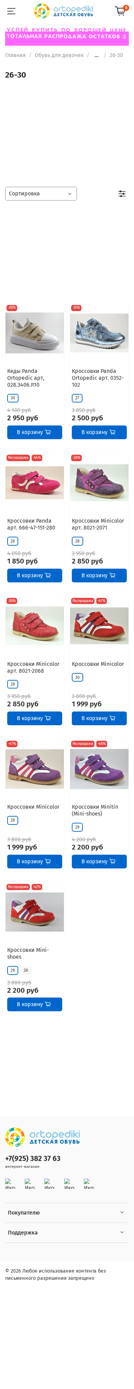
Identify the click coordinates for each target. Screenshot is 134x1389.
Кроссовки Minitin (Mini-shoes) (95, 810)
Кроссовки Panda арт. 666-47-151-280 (31, 524)
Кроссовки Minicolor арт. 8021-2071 (98, 524)
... (96, 55)
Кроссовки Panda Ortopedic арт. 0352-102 (98, 378)
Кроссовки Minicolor (98, 664)
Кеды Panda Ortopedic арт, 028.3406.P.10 (25, 378)
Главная (15, 55)
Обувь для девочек (59, 55)
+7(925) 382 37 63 (32, 1158)
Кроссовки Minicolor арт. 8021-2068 (33, 667)
